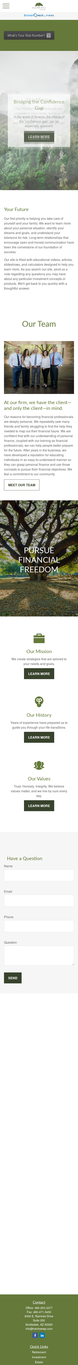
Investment (39, 1357)
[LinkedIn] (42, 1335)
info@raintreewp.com (39, 1329)
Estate (39, 1362)
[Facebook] (35, 1335)
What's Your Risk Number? (26, 35)
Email (8, 891)
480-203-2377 (44, 1308)
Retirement (39, 1352)
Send (12, 978)
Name (8, 866)
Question (10, 942)
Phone (8, 917)
